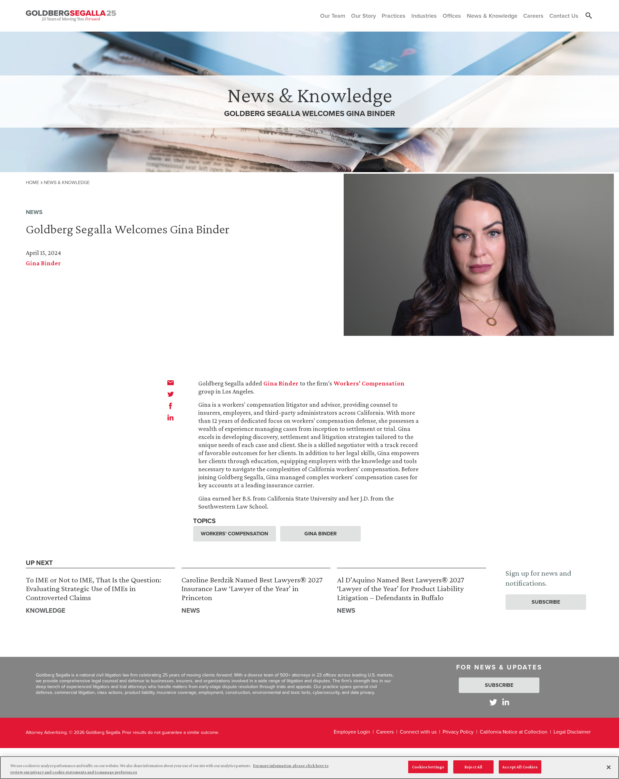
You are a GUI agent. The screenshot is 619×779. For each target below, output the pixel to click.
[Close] (609, 767)
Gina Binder (43, 263)
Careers (385, 731)
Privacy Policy (458, 731)
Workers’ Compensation (369, 383)
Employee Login (352, 731)
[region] (309, 767)
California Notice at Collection (513, 731)
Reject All (473, 766)
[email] (170, 382)
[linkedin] (170, 417)
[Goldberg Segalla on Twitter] (493, 702)
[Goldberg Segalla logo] (71, 16)
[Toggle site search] (588, 15)
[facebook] (170, 406)
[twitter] (170, 394)
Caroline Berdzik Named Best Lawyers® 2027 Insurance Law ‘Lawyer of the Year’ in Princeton (252, 588)
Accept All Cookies (519, 766)
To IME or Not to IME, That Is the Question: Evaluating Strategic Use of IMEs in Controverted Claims (93, 588)
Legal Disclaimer (572, 731)
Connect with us (418, 731)
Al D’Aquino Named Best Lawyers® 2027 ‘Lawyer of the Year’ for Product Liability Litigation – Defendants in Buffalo (400, 588)
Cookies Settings (428, 766)
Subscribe (546, 602)
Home (32, 182)
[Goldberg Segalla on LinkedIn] (505, 702)
